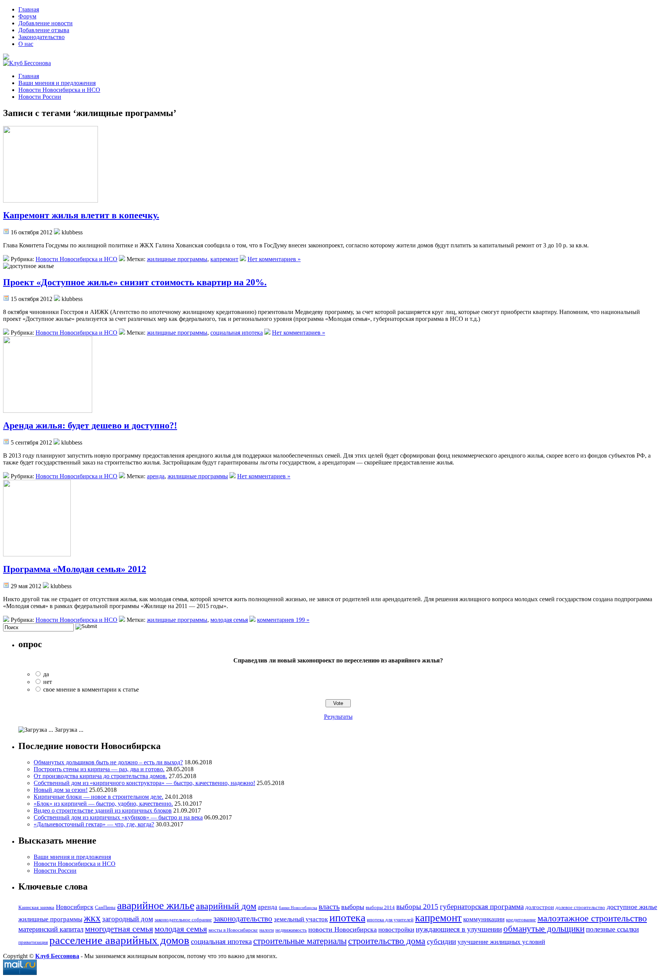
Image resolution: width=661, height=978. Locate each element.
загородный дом (127, 919)
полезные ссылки (612, 929)
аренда (155, 476)
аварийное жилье (155, 905)
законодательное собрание (183, 919)
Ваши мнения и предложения (57, 83)
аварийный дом (226, 906)
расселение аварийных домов (119, 940)
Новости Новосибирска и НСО (59, 90)
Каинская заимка (36, 907)
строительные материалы (300, 941)
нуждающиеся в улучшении (459, 929)
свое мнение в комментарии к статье (91, 689)
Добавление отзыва (43, 30)
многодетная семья (119, 929)
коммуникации (484, 919)
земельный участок (301, 919)
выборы (352, 907)
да (46, 674)
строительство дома (386, 941)
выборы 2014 (380, 907)
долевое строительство (580, 907)
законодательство (242, 918)
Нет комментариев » (274, 259)
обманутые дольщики (543, 929)
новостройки (396, 929)
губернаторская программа (482, 907)
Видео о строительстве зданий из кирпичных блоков (103, 810)
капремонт (224, 259)
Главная (28, 9)
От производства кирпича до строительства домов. (100, 776)
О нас (25, 44)
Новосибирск (74, 907)
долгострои (539, 907)
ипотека (347, 918)
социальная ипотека (236, 332)
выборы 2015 (417, 907)
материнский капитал (50, 929)
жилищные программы (177, 259)
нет (47, 682)
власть (329, 906)
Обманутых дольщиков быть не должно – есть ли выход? (108, 762)
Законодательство (41, 37)
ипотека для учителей (390, 919)
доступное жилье (632, 907)
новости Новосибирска (342, 929)
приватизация (33, 942)
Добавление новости (45, 23)
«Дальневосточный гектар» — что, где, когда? (94, 824)
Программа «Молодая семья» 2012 (74, 569)
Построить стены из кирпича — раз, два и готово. (99, 769)
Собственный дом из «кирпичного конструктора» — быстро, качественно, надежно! (144, 783)
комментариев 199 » (283, 620)
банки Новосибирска (298, 908)
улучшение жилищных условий (501, 941)
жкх (92, 918)
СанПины (105, 907)
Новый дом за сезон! (61, 790)
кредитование (521, 919)
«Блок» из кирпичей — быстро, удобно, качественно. (103, 803)
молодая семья (229, 620)
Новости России (39, 96)
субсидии (441, 941)
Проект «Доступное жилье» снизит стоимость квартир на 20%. (135, 282)
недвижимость (291, 930)
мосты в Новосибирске (233, 930)
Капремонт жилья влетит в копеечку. (81, 215)
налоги (266, 930)
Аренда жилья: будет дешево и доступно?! (90, 425)
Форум (27, 16)
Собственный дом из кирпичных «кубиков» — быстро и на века (118, 817)
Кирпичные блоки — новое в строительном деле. (98, 796)
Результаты (338, 716)
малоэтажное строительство (592, 918)
